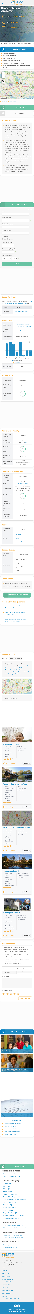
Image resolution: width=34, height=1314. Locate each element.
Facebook (18, 1306)
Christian (22, 331)
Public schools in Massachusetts (12, 1235)
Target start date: (7, 256)
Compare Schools (7, 1285)
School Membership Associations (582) (14, 1216)
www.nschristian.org (13, 27)
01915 (22, 16)
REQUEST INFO (19, 107)
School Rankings (6, 1276)
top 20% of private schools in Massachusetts (17, 302)
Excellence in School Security (13, 1124)
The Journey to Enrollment (12, 1132)
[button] (3, 994)
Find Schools (5, 1274)
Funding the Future (10, 1126)
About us (4, 1271)
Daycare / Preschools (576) (10, 1194)
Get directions (12, 101)
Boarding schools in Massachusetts (13, 1238)
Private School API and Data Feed (11, 1299)
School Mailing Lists (7, 1293)
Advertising (5, 1296)
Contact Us (5, 1288)
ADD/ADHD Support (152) (10, 1208)
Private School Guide (8, 1282)
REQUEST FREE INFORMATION (18, 595)
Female (10, 239)
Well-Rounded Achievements (13, 1129)
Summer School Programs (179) (11, 1197)
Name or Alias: (21, 969)
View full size (4, 101)
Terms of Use (12, 1311)
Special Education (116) (9, 1202)
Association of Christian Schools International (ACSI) (23, 325)
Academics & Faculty (9, 43)
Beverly (16, 16)
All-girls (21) (6, 1186)
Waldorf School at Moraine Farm (15, 784)
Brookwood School (23, 672)
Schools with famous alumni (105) (12, 1218)
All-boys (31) (6, 1189)
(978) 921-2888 (13, 22)
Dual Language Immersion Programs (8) (14, 1200)
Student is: (5, 237)
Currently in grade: (7, 242)
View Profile (27, 763)
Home (3, 1268)
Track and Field (20, 542)
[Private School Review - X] (15, 1306)
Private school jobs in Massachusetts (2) (14, 1228)
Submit (17, 264)
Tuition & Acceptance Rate (24, 43)
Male (4, 239)
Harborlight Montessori (14, 674)
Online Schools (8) (8, 1210)
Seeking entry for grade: (9, 249)
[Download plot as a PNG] (29, 342)
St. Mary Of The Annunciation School (13, 671)
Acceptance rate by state (10, 1247)
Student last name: (7, 230)
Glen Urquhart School (11, 744)
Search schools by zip (9, 1174)
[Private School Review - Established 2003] (17, 3)
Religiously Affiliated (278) (10, 1213)
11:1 (25, 443)
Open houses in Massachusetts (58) (13, 1225)
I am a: (4, 969)
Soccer (17, 538)
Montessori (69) (7, 1192)
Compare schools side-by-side (11, 1177)
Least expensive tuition (21, 312)
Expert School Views (10, 1134)
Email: (3, 211)
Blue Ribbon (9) (7, 1184)
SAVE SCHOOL (19, 113)
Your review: (5, 976)
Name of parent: (6, 218)
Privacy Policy (21, 1311)
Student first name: (7, 224)
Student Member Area (8, 1279)
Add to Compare (10, 763)
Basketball (18, 535)
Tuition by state (7, 1245)
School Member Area (7, 1291)
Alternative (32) (7, 1205)
